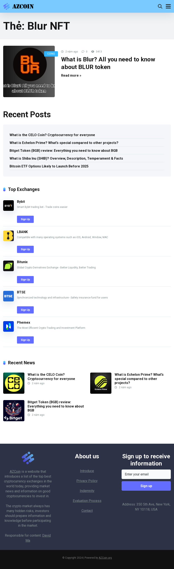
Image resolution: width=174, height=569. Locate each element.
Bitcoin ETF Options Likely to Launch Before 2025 (49, 166)
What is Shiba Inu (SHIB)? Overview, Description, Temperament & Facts (66, 158)
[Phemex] (8, 331)
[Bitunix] (8, 270)
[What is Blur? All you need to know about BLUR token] (29, 71)
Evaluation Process (87, 501)
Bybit (21, 202)
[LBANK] (8, 240)
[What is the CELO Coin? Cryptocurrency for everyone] (13, 393)
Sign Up (25, 219)
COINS (51, 53)
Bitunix (22, 262)
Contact (87, 511)
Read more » (71, 75)
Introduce (87, 471)
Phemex (23, 322)
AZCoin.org (105, 557)
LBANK (22, 232)
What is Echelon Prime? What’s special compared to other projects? (64, 143)
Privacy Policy (87, 481)
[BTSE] (8, 300)
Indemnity (87, 491)
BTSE (21, 292)
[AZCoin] (19, 6)
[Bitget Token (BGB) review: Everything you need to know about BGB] (13, 420)
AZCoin (15, 472)
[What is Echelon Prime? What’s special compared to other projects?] (100, 393)
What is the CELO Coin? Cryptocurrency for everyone (52, 135)
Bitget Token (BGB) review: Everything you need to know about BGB (64, 151)
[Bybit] (8, 210)
